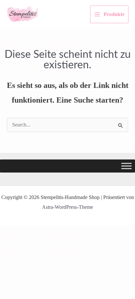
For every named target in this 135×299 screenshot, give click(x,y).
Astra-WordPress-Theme (67, 207)
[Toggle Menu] (126, 166)
